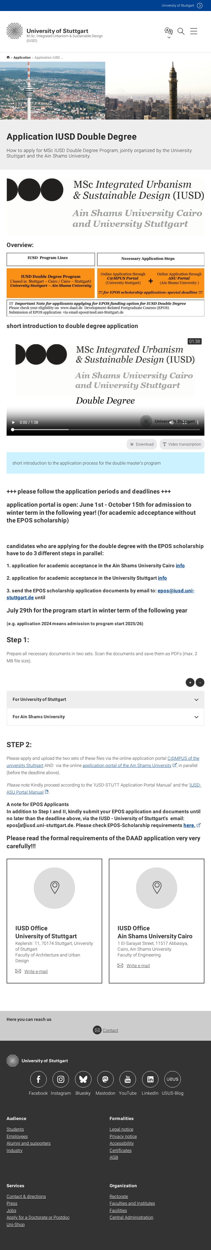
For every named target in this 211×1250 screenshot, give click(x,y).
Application (22, 57)
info (180, 565)
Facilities (118, 1210)
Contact (110, 1030)
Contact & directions (26, 1196)
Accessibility (122, 1143)
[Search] (181, 31)
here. (189, 825)
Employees (17, 1136)
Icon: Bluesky (83, 1079)
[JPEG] (105, 206)
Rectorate (119, 1196)
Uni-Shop (16, 1224)
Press (12, 1203)
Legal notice (121, 1129)
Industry (15, 1150)
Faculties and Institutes (132, 1203)
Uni (178, 5)
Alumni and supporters (29, 1143)
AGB (114, 1157)
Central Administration (131, 1217)
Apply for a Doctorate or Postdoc (38, 1217)
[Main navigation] (193, 31)
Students (15, 1129)
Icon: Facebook (38, 1079)
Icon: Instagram (60, 1079)
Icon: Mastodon (105, 1079)
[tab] (105, 699)
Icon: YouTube (128, 1079)
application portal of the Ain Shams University (127, 765)
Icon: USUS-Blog (172, 1079)
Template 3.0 (8, 57)
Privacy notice (123, 1136)
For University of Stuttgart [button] (39, 699)
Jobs (11, 1210)
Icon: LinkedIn (150, 1079)
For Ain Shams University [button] (39, 716)
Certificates (121, 1150)
